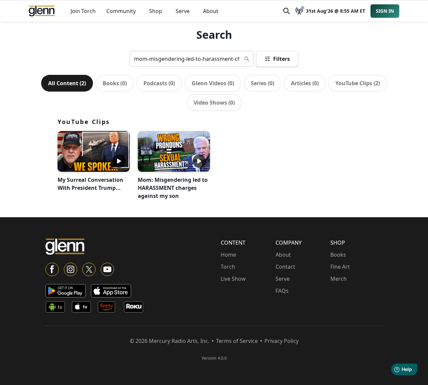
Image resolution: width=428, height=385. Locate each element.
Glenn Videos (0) (213, 83)
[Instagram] (70, 269)
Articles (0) (305, 83)
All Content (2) (67, 83)
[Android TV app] (57, 308)
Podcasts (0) (159, 83)
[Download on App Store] (111, 290)
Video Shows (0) (214, 102)
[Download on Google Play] (65, 290)
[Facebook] (52, 269)
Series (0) (262, 83)
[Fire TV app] (109, 308)
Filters (281, 58)
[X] (89, 269)
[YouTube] (107, 269)
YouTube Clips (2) (357, 83)
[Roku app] (135, 308)
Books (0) (115, 83)
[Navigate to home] (42, 11)
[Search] (286, 11)
